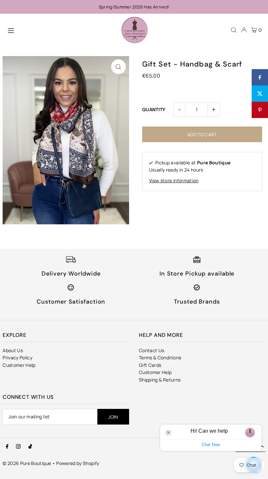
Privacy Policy (17, 357)
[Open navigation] (61, 29)
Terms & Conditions (160, 357)
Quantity (154, 109)
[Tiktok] (30, 446)
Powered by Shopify (77, 463)
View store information (174, 180)
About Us (13, 350)
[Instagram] (18, 446)
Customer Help (19, 365)
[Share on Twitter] (260, 93)
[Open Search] (233, 30)
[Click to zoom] (118, 66)
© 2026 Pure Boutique (27, 463)
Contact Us (151, 350)
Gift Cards (150, 365)
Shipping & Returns (159, 380)
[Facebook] (7, 446)
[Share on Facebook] (260, 77)
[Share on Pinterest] (260, 110)
